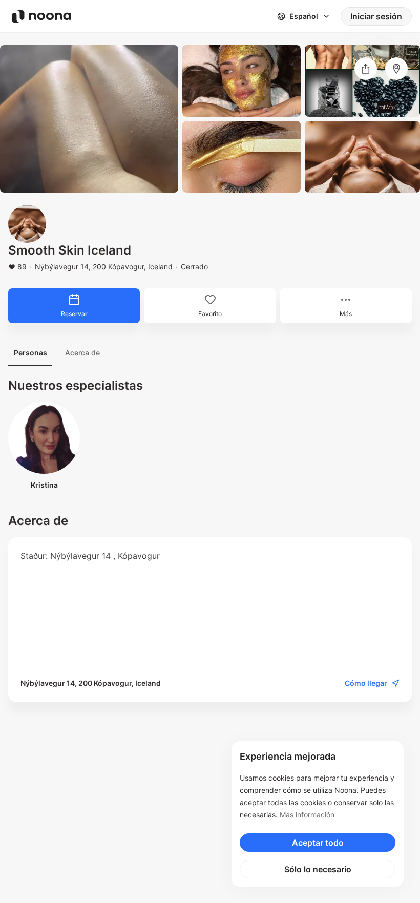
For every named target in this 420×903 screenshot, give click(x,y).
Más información (307, 814)
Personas (30, 352)
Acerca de (82, 352)
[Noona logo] (41, 16)
